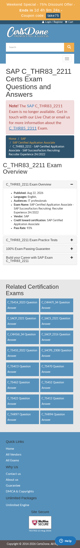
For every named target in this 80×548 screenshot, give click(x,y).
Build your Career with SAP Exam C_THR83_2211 (29, 259)
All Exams (12, 460)
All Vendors (13, 454)
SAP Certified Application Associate (34, 142)
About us (12, 479)
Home (12, 139)
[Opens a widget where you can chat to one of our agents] (65, 541)
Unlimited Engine (17, 505)
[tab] (40, 184)
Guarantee (13, 485)
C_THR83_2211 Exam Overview (28, 184)
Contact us (13, 473)
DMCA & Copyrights (20, 491)
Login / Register (53, 22)
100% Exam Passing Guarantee (28, 248)
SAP (30, 106)
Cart (70, 22)
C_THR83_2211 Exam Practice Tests (31, 240)
